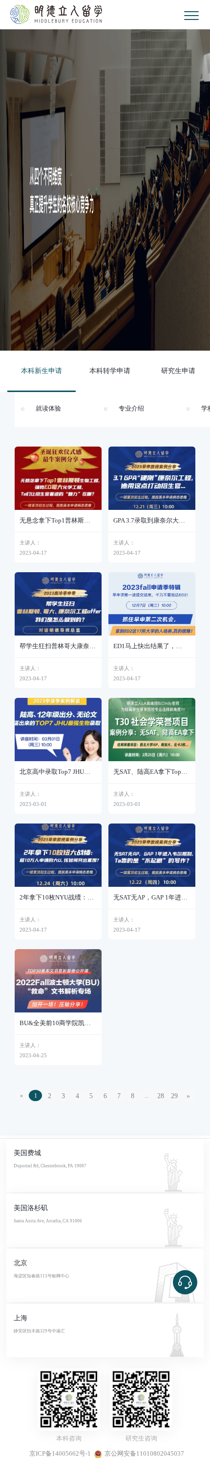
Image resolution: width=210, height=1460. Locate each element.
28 (160, 1096)
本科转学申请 (109, 370)
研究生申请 (178, 370)
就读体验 (48, 408)
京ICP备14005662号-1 (60, 1453)
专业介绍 (131, 408)
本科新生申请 (41, 370)
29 (174, 1096)
